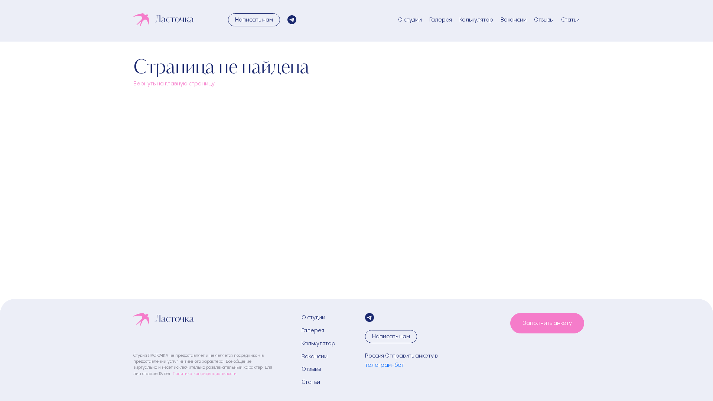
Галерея (440, 19)
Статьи (570, 19)
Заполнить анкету (547, 322)
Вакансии (514, 19)
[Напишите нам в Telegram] (291, 19)
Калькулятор (476, 19)
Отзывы (544, 19)
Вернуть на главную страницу (174, 83)
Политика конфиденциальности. (205, 373)
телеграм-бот (384, 364)
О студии (410, 19)
